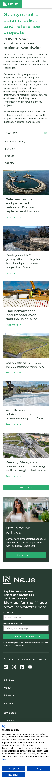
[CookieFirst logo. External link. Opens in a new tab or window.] (3, 726)
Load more (26, 487)
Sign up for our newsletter (26, 636)
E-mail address (10, 612)
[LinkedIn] (5, 667)
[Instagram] (14, 667)
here (4, 759)
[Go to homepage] (10, 4)
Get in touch (24, 555)
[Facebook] (22, 667)
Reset (45, 132)
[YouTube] (30, 667)
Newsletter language (12, 623)
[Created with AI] (46, 520)
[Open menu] (46, 4)
